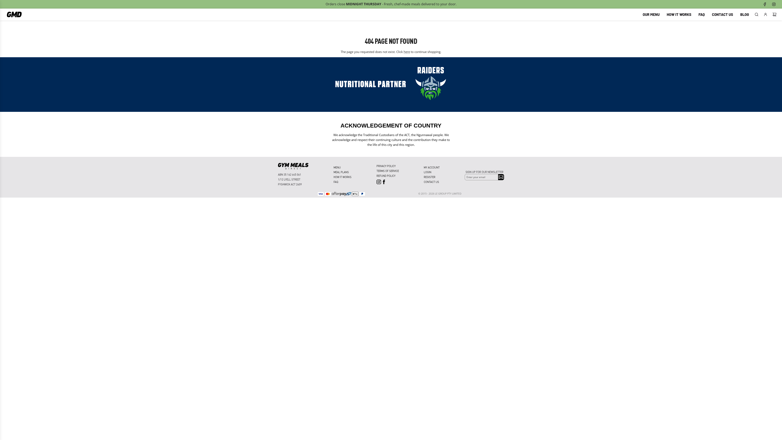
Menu (337, 167)
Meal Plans (341, 172)
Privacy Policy (386, 166)
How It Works (342, 177)
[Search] (756, 14)
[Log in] (765, 14)
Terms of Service (388, 171)
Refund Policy (386, 175)
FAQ (336, 182)
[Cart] (774, 14)
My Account (432, 167)
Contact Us (431, 182)
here (407, 52)
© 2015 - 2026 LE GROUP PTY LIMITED (439, 193)
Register (429, 177)
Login (427, 172)
